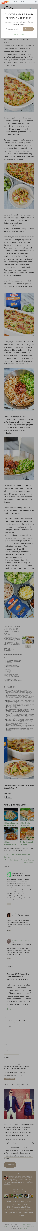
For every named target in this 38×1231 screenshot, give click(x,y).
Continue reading (19, 34)
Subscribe (28, 29)
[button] (19, 2)
